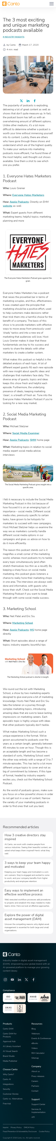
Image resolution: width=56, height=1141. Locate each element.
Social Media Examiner (25, 433)
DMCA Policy (29, 1127)
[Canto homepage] (11, 4)
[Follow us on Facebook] (33, 979)
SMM (33, 440)
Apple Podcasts (19, 202)
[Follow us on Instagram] (5, 979)
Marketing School (22, 623)
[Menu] (51, 3)
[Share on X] (21, 100)
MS (32, 630)
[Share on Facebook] (34, 100)
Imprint (5, 1127)
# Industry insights (13, 37)
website (7, 206)
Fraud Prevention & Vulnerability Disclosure (20, 1131)
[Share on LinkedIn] (28, 100)
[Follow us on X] (26, 979)
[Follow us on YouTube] (12, 979)
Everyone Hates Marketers (28, 195)
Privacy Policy (16, 1127)
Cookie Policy (44, 1131)
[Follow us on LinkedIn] (19, 979)
